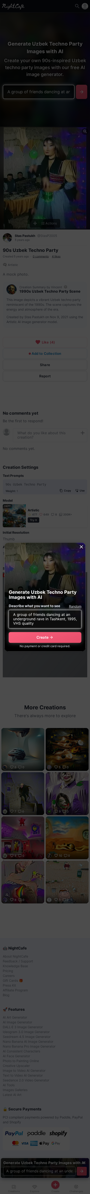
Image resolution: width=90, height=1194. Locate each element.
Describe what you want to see (34, 606)
